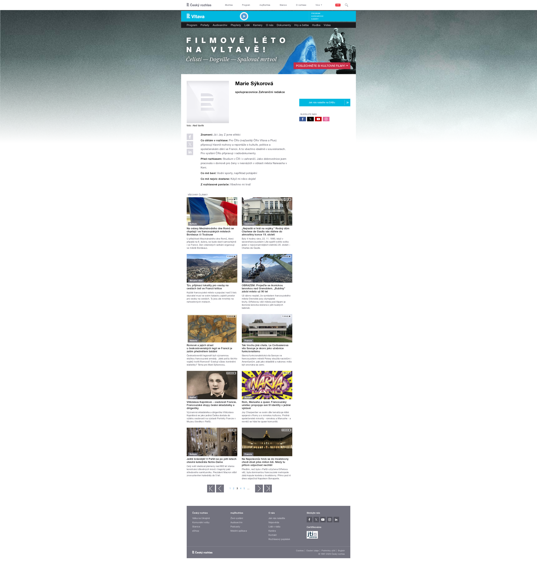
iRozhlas (229, 5)
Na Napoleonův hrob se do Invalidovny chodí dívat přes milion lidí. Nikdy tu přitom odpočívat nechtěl (265, 462)
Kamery (315, 19)
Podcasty (235, 526)
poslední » (268, 488)
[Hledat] (346, 5)
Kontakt (272, 535)
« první (211, 488)
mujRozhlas (265, 5)
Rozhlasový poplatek (279, 539)
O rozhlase (301, 5)
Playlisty (236, 25)
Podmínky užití (328, 551)
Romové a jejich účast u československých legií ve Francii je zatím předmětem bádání (209, 348)
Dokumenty (284, 25)
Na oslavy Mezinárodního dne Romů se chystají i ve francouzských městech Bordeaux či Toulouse (210, 231)
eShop (195, 531)
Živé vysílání (236, 518)
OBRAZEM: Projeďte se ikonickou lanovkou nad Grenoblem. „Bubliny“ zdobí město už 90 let (263, 288)
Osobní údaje (312, 551)
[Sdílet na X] (190, 144)
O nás (269, 25)
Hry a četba (301, 25)
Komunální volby (200, 522)
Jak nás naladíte (276, 518)
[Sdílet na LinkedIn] (190, 152)
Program (246, 5)
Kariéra (272, 531)
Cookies (300, 551)
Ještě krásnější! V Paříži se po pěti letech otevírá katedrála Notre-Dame (211, 460)
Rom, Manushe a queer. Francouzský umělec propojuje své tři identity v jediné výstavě (266, 405)
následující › (259, 488)
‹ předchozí (220, 488)
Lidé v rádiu (274, 526)
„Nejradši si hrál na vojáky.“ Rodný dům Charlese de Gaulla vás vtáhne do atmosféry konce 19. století (265, 231)
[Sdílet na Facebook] (190, 137)
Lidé (247, 25)
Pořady (205, 25)
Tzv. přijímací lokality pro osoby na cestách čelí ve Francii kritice (208, 287)
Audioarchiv (317, 16)
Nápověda (273, 522)
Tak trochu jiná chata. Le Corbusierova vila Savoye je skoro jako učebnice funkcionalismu (265, 348)
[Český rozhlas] (199, 5)
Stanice (283, 5)
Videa (327, 25)
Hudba (316, 25)
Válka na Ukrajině (201, 518)
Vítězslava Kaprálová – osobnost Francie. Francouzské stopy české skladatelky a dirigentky (212, 405)
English (341, 551)
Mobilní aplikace (238, 531)
